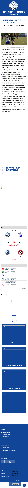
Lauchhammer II (12, 272)
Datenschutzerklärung (5, 476)
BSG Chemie (7, 272)
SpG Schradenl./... (20, 239)
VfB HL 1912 (6, 269)
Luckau (20, 256)
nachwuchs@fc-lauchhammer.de (9, 450)
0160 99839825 (6, 436)
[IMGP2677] (14, 121)
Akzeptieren (15, 484)
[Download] (14, 301)
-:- (26, 269)
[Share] (24, 485)
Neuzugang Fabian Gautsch (14, 388)
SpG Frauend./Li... (13, 285)
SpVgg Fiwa (12, 279)
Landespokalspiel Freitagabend (14, 343)
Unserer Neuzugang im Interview (14, 411)
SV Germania (7, 282)
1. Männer (22, 25)
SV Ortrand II (13, 276)
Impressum (3, 473)
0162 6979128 (6, 447)
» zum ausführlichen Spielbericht (14, 244)
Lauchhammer (7, 239)
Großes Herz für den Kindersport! (14, 365)
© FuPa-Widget (24, 288)
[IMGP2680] (14, 152)
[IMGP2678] (14, 136)
